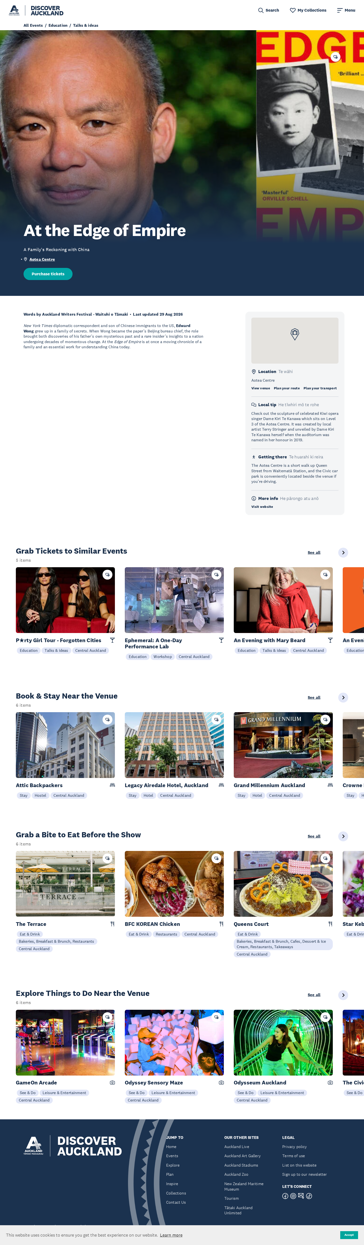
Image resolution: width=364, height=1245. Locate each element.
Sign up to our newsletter (304, 1174)
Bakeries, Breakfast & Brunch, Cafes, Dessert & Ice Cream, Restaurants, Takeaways (281, 944)
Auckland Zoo (236, 1174)
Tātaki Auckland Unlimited (238, 1210)
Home (171, 1146)
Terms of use (293, 1155)
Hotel (149, 795)
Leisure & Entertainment (64, 1092)
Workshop (163, 656)
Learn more (171, 1235)
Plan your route (287, 388)
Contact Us (176, 1202)
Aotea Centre (42, 259)
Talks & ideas (56, 650)
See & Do (28, 1092)
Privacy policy (294, 1146)
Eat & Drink (30, 934)
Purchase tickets (48, 274)
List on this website (299, 1165)
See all (314, 553)
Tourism (231, 1198)
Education (29, 650)
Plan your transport (320, 388)
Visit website (262, 506)
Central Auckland (90, 650)
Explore (173, 1165)
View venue (260, 388)
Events (172, 1155)
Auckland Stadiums (241, 1165)
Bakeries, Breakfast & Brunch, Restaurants (56, 941)
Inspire (172, 1183)
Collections (176, 1193)
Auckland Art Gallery (242, 1155)
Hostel (41, 795)
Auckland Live (236, 1146)
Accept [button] (349, 1235)
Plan (170, 1174)
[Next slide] (343, 553)
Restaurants (167, 934)
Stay (24, 795)
